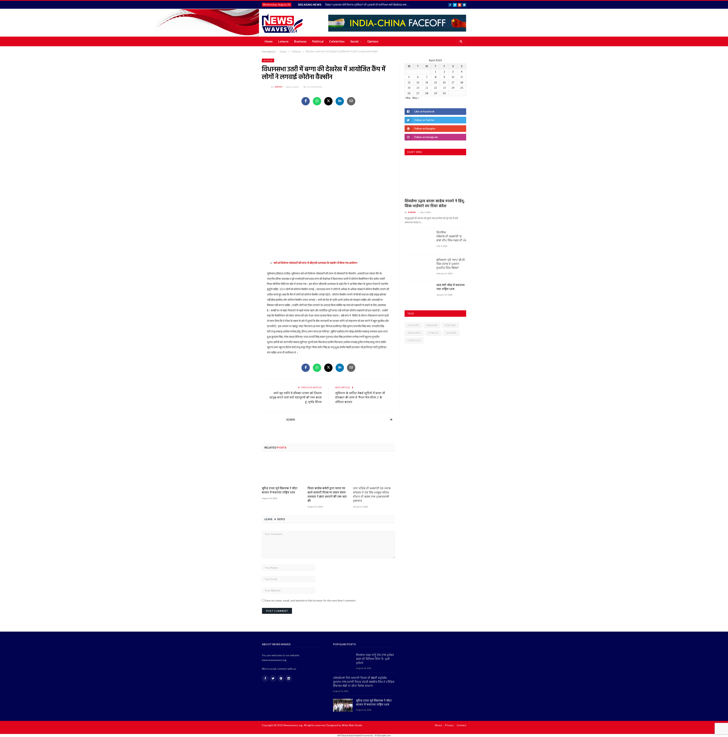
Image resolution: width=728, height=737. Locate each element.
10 (453, 76)
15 (435, 82)
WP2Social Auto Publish (349, 735)
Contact (461, 725)
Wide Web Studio (352, 725)
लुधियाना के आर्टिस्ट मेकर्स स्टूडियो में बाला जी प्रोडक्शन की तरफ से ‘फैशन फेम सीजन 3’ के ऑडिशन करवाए (360, 398)
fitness (433, 333)
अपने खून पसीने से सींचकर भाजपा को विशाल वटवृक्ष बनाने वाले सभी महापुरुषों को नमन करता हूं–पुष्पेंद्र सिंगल (295, 398)
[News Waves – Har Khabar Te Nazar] (282, 22)
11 (461, 76)
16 (444, 82)
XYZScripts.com (383, 735)
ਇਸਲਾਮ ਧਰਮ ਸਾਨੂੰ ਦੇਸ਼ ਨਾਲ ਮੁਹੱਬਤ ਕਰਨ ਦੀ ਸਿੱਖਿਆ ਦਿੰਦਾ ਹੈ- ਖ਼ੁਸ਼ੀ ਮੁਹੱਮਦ (375, 659)
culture (413, 325)
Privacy (449, 725)
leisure (451, 333)
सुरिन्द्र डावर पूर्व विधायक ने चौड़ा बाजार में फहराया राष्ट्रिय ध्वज (279, 490)
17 (453, 82)
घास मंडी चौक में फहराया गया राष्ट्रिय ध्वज (450, 287)
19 (409, 87)
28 (426, 93)
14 (426, 82)
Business (300, 41)
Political (318, 41)
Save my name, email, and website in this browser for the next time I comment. (310, 600)
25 (461, 87)
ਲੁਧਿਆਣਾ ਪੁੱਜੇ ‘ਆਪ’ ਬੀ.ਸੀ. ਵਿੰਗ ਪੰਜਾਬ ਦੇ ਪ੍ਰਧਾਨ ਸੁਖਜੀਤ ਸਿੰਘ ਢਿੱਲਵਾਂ (450, 264)
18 (461, 82)
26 (409, 93)
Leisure (283, 41)
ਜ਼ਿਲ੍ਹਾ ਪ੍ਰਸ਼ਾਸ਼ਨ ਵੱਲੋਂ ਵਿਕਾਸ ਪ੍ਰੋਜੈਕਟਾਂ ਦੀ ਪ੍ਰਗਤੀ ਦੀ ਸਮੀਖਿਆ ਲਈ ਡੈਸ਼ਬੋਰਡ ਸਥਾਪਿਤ (368, 4)
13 (418, 82)
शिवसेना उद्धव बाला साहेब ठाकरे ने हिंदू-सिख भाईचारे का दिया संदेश (435, 203)
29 (435, 93)
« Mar (408, 97)
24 (452, 87)
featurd (450, 325)
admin (278, 86)
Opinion (372, 41)
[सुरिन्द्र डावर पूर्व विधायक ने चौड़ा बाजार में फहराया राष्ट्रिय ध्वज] (283, 470)
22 (435, 87)
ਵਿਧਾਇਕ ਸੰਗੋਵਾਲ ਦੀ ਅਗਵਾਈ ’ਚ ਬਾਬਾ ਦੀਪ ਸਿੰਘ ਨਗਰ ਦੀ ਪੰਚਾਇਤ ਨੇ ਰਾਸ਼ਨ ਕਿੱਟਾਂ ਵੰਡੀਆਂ (451, 237)
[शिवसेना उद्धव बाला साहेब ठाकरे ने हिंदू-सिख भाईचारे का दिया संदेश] (435, 178)
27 (417, 93)
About (438, 725)
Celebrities (336, 41)
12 (409, 82)
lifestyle (414, 340)
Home (269, 41)
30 (444, 93)
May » (416, 97)
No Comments (314, 86)
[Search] (461, 41)
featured (414, 333)
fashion (432, 325)
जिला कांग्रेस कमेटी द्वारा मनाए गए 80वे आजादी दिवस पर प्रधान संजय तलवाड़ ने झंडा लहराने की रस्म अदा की (327, 494)
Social (354, 41)
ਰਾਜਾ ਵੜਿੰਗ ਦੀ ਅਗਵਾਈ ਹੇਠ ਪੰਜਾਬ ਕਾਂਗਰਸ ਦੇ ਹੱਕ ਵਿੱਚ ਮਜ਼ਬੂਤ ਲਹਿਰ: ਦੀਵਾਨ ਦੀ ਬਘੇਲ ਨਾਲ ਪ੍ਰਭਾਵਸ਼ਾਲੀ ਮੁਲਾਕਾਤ (372, 494)
